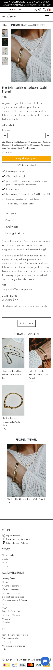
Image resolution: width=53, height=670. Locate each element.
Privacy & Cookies (11, 615)
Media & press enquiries (13, 645)
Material (6, 618)
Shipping (6, 582)
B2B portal (7, 642)
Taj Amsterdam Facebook (18, 539)
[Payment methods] (6, 665)
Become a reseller (10, 638)
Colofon (6, 622)
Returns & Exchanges (11, 585)
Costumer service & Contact (15, 600)
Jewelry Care (8, 578)
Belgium (5, 558)
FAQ (4, 607)
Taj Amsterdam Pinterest (17, 542)
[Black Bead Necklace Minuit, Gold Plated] (13, 353)
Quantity (6, 130)
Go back (27, 323)
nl (5, 9)
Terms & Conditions (11, 611)
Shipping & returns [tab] (14, 233)
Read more (17, 119)
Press (4, 604)
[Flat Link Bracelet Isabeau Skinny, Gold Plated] (40, 353)
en (15, 9)
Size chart (9, 125)
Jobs (4, 649)
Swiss (4, 562)
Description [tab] (11, 213)
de (9, 9)
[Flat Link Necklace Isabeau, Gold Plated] (26, 470)
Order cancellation (11, 589)
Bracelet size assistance (13, 596)
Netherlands (8, 555)
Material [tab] (9, 220)
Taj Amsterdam (13, 535)
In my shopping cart (27, 158)
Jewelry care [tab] (12, 226)
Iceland (5, 566)
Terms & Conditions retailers (15, 634)
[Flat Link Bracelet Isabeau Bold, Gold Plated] (13, 400)
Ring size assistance (11, 593)
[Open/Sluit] (47, 17)
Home (4, 25)
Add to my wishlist (28, 165)
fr (20, 9)
